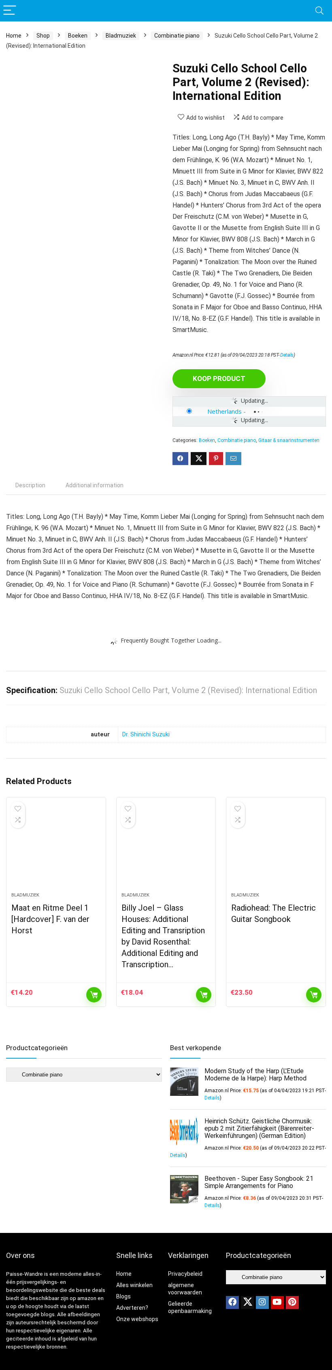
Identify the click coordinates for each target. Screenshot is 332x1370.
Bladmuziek (121, 35)
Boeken (77, 35)
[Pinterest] (292, 1302)
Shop (43, 35)
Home (13, 35)
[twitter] (247, 1302)
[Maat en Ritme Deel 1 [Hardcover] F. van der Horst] (56, 848)
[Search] (319, 10)
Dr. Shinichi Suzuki (146, 734)
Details (287, 355)
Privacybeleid (185, 1274)
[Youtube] (277, 1302)
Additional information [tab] (94, 485)
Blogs (123, 1296)
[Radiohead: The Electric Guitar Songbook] (276, 848)
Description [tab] (30, 485)
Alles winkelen (134, 1285)
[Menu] (9, 10)
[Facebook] (232, 1302)
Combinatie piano (177, 35)
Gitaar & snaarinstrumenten (288, 440)
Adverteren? (132, 1307)
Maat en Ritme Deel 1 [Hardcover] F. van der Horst (50, 919)
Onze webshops (137, 1319)
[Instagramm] (262, 1302)
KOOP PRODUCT (219, 378)
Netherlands (224, 411)
